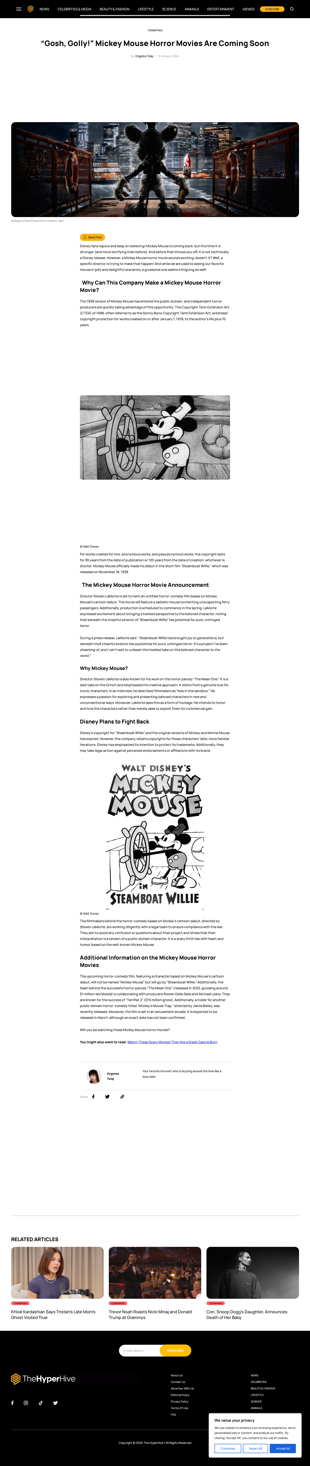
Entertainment (220, 9)
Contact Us (178, 1382)
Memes (249, 9)
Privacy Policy (179, 1401)
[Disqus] (155, 1162)
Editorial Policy (180, 1395)
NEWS (254, 1375)
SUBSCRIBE (272, 9)
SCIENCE (256, 1401)
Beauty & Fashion (114, 9)
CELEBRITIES (259, 1382)
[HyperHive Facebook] (12, 1403)
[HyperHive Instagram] (25, 1403)
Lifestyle (146, 9)
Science (169, 9)
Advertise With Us (182, 1388)
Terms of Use (179, 1408)
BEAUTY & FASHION (263, 1388)
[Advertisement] (155, 90)
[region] (255, 1435)
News (44, 9)
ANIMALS (256, 1408)
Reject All (255, 1448)
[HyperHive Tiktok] (40, 1403)
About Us (177, 1375)
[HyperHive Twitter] (55, 1403)
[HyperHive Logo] (30, 9)
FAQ (173, 1414)
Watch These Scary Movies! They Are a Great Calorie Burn (172, 1042)
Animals (192, 9)
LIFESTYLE (257, 1395)
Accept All (283, 1448)
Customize (228, 1448)
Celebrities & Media (74, 9)
